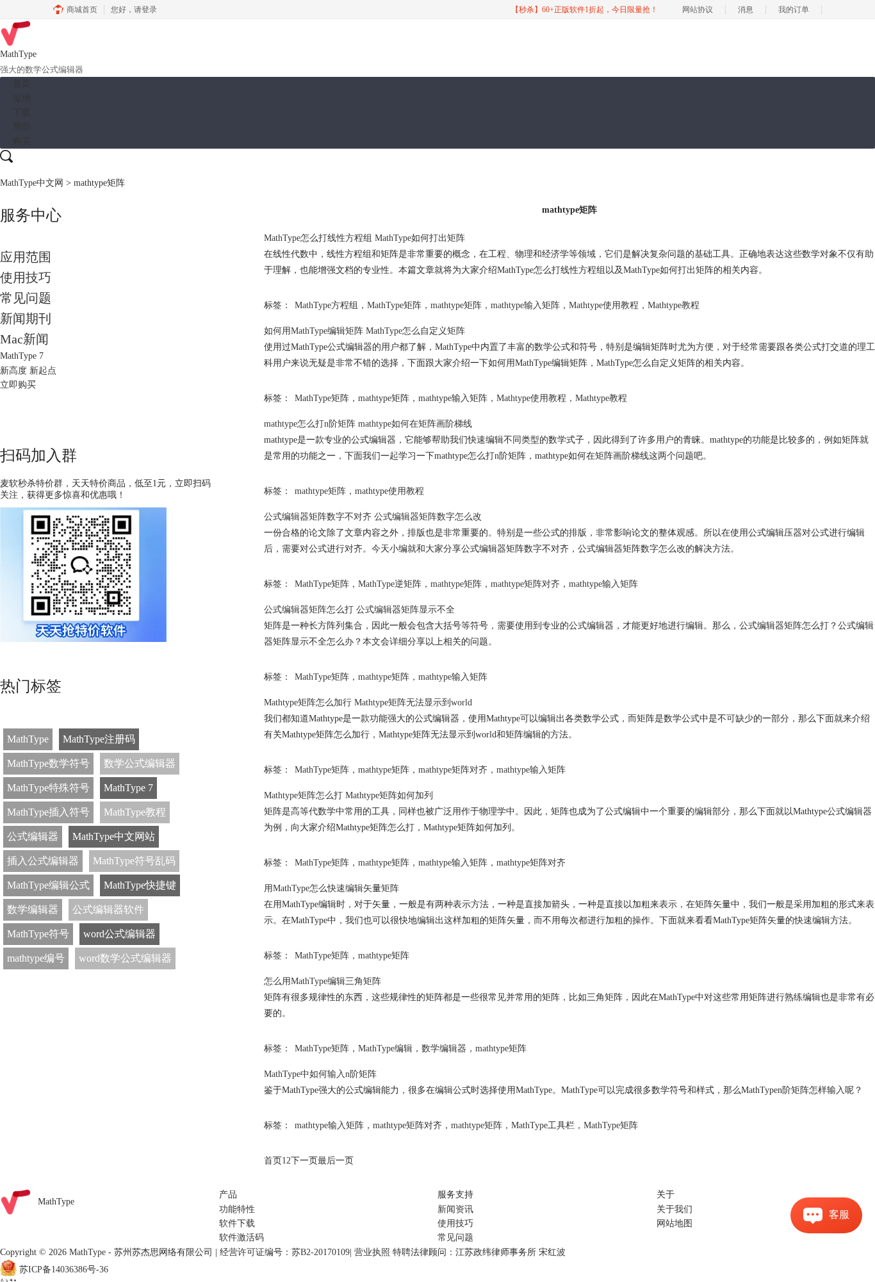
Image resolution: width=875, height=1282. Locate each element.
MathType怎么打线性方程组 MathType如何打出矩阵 (364, 238)
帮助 (22, 126)
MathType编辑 (385, 1048)
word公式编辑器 (119, 933)
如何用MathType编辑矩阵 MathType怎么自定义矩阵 (364, 331)
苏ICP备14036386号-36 (63, 1270)
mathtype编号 (36, 958)
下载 (22, 112)
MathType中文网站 (113, 836)
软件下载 (237, 1223)
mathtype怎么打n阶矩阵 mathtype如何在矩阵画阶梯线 (368, 424)
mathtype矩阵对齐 (525, 584)
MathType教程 (135, 812)
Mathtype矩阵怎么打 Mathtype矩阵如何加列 (348, 795)
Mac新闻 (24, 339)
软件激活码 (241, 1237)
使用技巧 (25, 277)
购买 (22, 141)
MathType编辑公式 (48, 885)
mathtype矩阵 (456, 305)
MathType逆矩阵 (389, 584)
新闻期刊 (25, 318)
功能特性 (237, 1209)
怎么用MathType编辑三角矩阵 (322, 981)
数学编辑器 (32, 909)
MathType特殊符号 (48, 787)
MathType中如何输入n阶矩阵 (320, 1074)
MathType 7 (128, 787)
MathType (28, 739)
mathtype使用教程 (389, 491)
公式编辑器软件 (108, 909)
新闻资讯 (455, 1209)
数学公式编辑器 (140, 763)
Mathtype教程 (673, 305)
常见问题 (25, 298)
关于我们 (674, 1209)
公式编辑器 (32, 836)
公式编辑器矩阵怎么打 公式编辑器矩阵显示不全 (359, 609)
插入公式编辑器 (43, 860)
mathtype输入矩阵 (525, 305)
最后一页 (336, 1160)
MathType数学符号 (48, 763)
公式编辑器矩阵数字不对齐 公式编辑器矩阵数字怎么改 (373, 517)
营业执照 (372, 1252)
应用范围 (25, 257)
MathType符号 (38, 933)
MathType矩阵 (394, 305)
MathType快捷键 (140, 885)
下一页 (304, 1160)
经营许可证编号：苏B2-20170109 (285, 1252)
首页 (22, 83)
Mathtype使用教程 (604, 305)
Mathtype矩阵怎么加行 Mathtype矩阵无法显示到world (368, 702)
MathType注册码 (99, 739)
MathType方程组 (326, 305)
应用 (22, 98)
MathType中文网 (31, 183)
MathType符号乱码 (134, 860)
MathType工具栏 (543, 1125)
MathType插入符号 (48, 812)
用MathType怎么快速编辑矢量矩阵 (331, 888)
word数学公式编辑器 (125, 958)
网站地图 (674, 1223)
